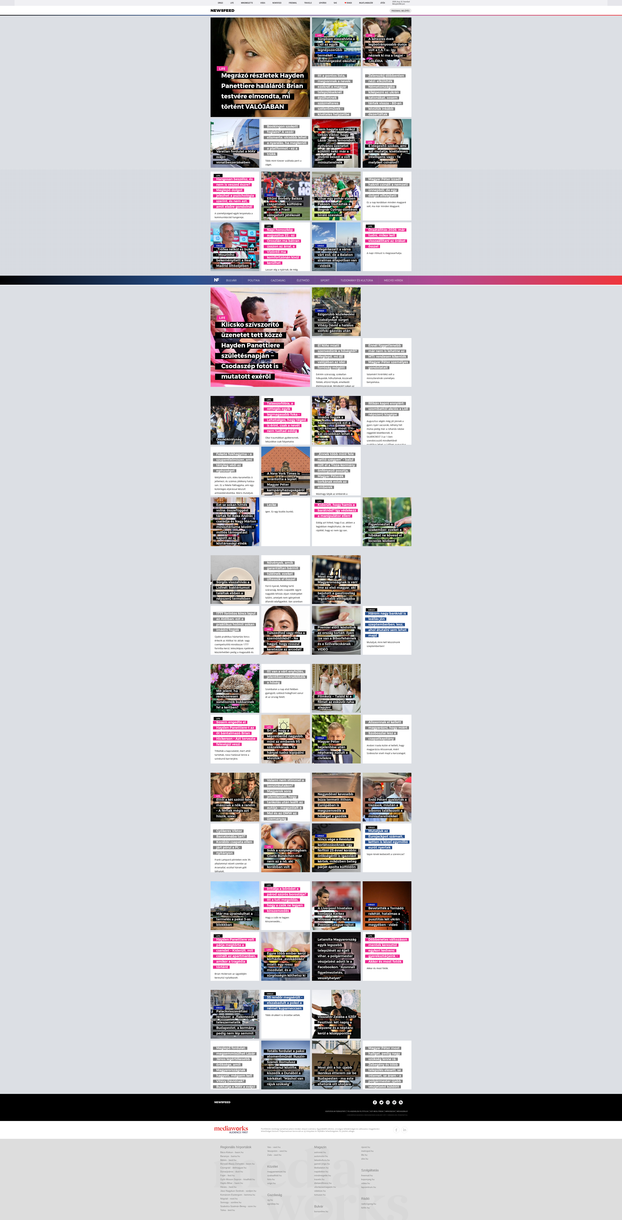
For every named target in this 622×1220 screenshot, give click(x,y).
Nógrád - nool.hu (229, 1198)
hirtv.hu (271, 1179)
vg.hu (270, 1200)
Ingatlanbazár (366, 3)
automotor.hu (321, 1156)
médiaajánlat (402, 1111)
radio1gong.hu (368, 1203)
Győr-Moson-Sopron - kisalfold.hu (237, 1179)
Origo (220, 3)
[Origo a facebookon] (375, 1102)
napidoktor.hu (321, 1171)
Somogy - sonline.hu (230, 1202)
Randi (349, 3)
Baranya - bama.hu (230, 1156)
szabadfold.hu (274, 1175)
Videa (262, 3)
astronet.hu (320, 1152)
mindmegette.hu (322, 1175)
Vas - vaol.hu (274, 1147)
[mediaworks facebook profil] (396, 1130)
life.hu (364, 1155)
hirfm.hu (365, 1207)
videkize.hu (320, 1191)
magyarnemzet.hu (276, 1171)
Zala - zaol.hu (274, 1155)
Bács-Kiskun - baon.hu (231, 1152)
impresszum (390, 1111)
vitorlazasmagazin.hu (325, 1187)
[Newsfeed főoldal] (222, 1102)
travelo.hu (319, 1179)
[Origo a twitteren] (381, 1102)
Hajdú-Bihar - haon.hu (231, 1183)
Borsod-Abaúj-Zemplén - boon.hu (237, 1163)
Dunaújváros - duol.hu (231, 1171)
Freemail (293, 3)
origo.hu (271, 1183)
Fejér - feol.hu (227, 1175)
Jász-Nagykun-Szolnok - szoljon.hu (238, 1191)
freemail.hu (367, 1175)
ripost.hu (365, 1147)
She (335, 3)
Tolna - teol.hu (227, 1210)
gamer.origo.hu (322, 1163)
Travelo (308, 3)
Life (232, 3)
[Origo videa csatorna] (394, 1102)
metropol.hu (367, 1151)
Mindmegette (247, 3)
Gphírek (322, 3)
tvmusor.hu (320, 1194)
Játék (382, 3)
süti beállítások (376, 1111)
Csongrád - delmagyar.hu (233, 1167)
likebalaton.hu (321, 1167)
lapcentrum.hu (368, 1187)
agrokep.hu (273, 1203)
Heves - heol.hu (228, 1187)
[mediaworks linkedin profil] (404, 1130)
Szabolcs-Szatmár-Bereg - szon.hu (238, 1206)
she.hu (364, 1158)
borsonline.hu (321, 1211)
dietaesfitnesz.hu (323, 1183)
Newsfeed (276, 3)
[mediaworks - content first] (231, 1130)
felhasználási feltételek (357, 1111)
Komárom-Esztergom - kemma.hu (237, 1194)
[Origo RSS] (401, 1102)
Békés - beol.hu (228, 1160)
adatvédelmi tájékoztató (335, 1111)
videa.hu (365, 1183)
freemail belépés (400, 10)
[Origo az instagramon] (388, 1102)
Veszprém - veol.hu (277, 1151)
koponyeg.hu (367, 1179)
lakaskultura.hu (322, 1160)
